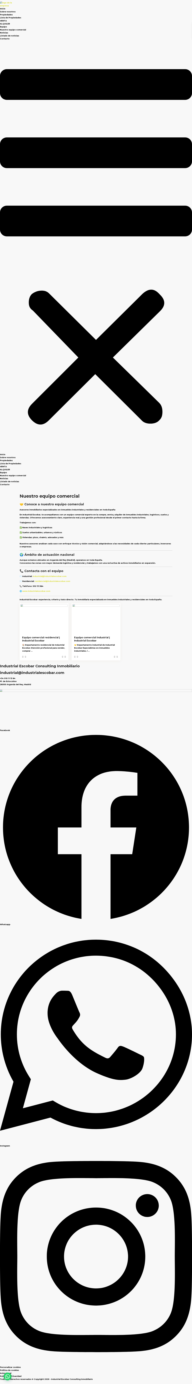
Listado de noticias (9, 36)
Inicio (2, 9)
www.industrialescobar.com (36, 591)
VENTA (3, 21)
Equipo (3, 27)
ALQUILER (5, 24)
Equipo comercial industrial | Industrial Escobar (92, 639)
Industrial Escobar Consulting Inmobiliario (40, 666)
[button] (96, 248)
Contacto (5, 39)
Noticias (4, 33)
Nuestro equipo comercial (13, 30)
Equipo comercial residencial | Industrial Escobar (41, 639)
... (32, 651)
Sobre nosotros (8, 12)
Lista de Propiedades (10, 18)
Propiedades (6, 15)
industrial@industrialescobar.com (32, 672)
